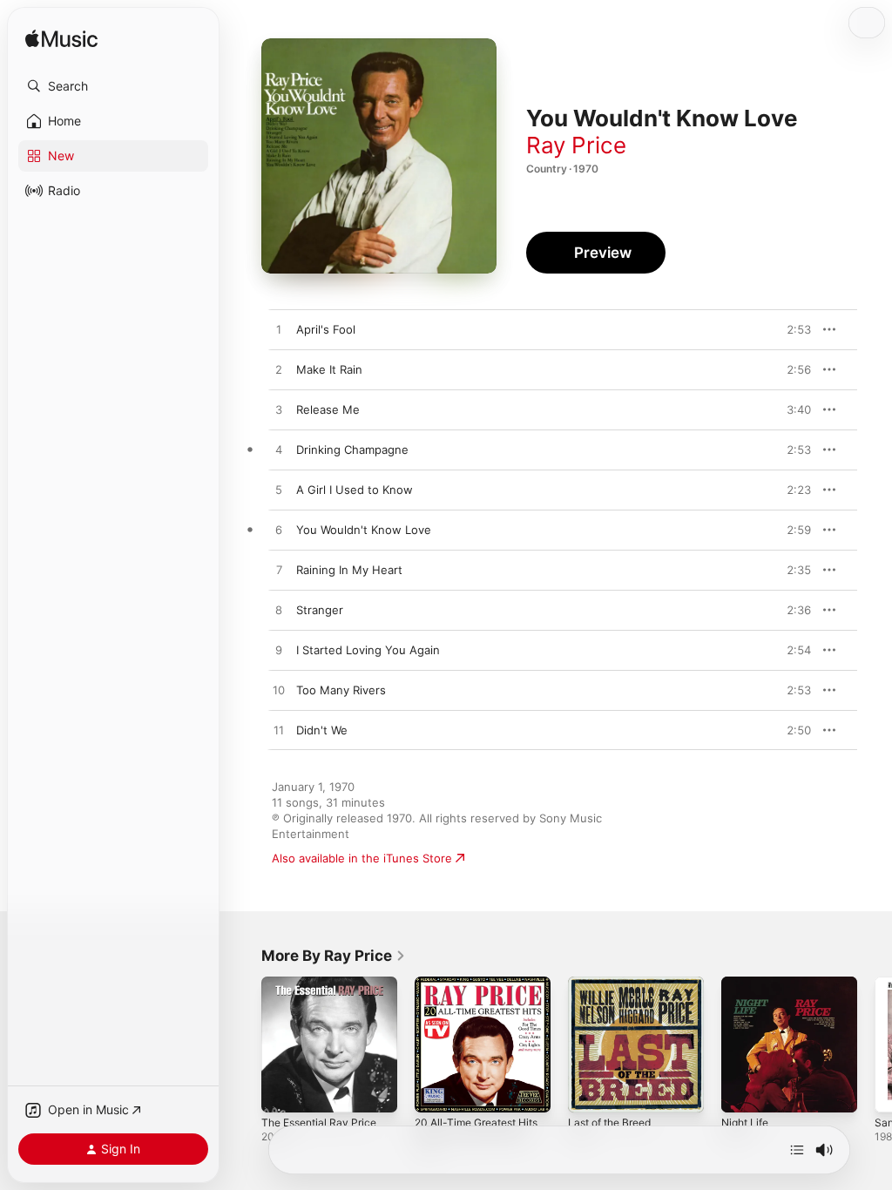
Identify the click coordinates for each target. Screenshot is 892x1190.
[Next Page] (874, 1044)
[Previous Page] (244, 1044)
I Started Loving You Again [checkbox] (368, 650)
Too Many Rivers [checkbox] (341, 690)
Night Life (744, 1122)
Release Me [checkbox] (328, 409)
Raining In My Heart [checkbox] (349, 570)
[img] (61, 40)
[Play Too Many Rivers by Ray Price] (278, 691)
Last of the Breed (609, 1122)
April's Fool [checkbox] (325, 329)
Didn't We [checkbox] (322, 730)
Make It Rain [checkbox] (329, 369)
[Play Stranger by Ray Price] (278, 611)
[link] (333, 955)
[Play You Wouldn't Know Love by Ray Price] (278, 530)
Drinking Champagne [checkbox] (352, 449)
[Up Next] (797, 1150)
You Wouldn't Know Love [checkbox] (363, 530)
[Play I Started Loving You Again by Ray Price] (278, 651)
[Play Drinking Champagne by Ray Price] (278, 450)
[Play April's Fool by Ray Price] (278, 330)
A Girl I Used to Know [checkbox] (354, 490)
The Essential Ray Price (318, 1122)
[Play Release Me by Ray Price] (278, 410)
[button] (113, 86)
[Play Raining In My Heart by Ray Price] (278, 570)
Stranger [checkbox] (319, 610)
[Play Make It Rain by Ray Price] (278, 370)
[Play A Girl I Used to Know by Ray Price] (278, 490)
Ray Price (576, 145)
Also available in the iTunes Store (362, 858)
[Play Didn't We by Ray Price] (278, 731)
